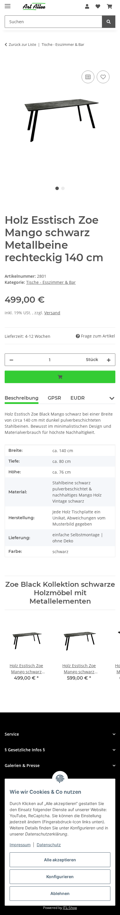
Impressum (20, 844)
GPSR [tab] (54, 398)
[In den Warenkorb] (9, 62)
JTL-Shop (70, 907)
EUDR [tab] (77, 398)
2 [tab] (63, 188)
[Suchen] (108, 21)
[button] (87, 6)
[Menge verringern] (11, 360)
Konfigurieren (60, 876)
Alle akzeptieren (60, 859)
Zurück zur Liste (22, 44)
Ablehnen (60, 893)
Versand (52, 312)
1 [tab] (57, 188)
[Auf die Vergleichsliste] (88, 77)
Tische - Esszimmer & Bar (51, 282)
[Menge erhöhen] (108, 360)
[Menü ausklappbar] (7, 3)
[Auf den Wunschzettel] (103, 77)
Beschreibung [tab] (21, 398)
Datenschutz (49, 844)
